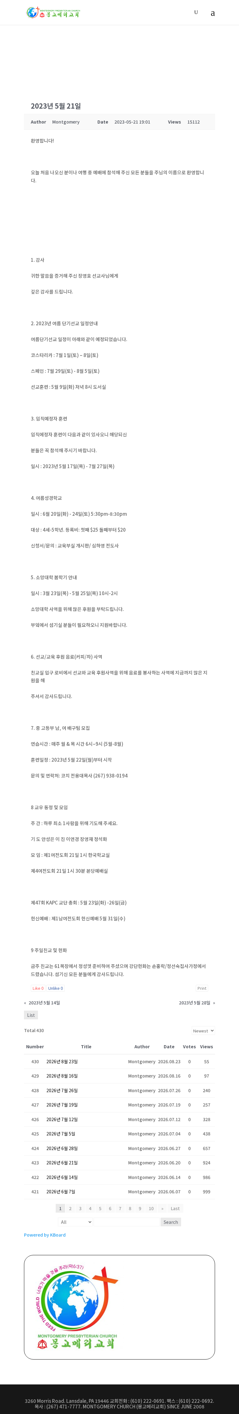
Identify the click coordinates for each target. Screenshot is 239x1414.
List (31, 1015)
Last (175, 1208)
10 (151, 1208)
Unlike (55, 988)
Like (38, 988)
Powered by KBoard (45, 1235)
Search (171, 1222)
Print (202, 988)
